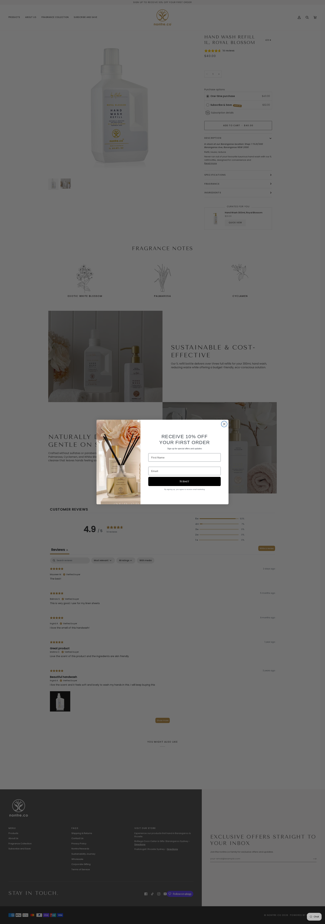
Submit (184, 481)
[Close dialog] (224, 424)
